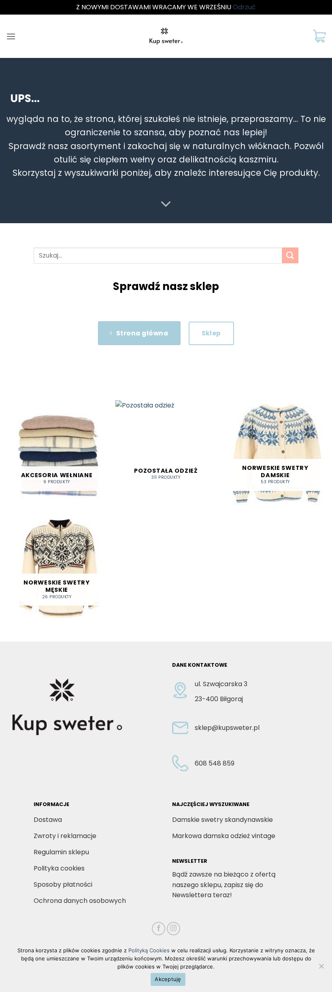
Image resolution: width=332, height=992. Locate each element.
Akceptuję (168, 979)
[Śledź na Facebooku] (158, 928)
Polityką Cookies (149, 950)
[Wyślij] (290, 255)
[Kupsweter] (166, 36)
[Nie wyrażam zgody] (321, 968)
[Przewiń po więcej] (166, 204)
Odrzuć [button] (244, 7)
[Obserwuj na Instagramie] (173, 928)
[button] (11, 36)
